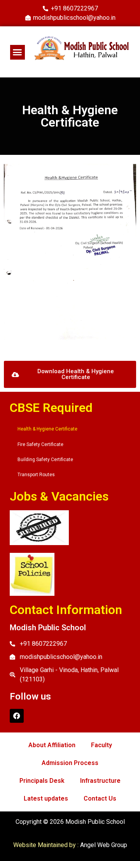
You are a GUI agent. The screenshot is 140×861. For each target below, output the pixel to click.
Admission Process (70, 763)
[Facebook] (17, 716)
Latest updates (46, 798)
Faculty (101, 745)
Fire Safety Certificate (40, 444)
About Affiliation (51, 745)
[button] (17, 52)
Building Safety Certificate (45, 459)
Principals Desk (42, 780)
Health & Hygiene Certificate (47, 429)
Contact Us (100, 798)
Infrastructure (100, 780)
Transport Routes (36, 474)
